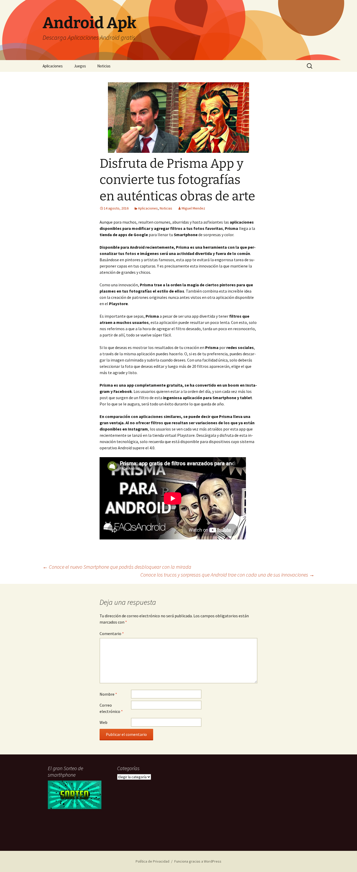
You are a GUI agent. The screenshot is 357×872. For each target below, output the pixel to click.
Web (103, 722)
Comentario (112, 633)
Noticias (104, 65)
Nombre (108, 694)
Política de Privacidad (152, 861)
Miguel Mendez (193, 208)
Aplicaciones (53, 65)
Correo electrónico (111, 708)
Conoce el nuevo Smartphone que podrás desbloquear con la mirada (117, 566)
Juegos (80, 65)
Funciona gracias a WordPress (197, 861)
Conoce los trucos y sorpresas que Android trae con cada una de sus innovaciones (227, 574)
